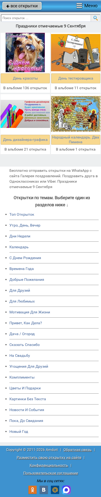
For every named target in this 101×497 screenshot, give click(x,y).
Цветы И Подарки (25, 388)
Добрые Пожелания (26, 279)
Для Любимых (22, 301)
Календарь (19, 247)
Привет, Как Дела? (25, 323)
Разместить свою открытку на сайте (49, 457)
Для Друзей (19, 290)
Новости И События (26, 410)
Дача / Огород (22, 334)
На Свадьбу (19, 355)
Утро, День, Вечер (24, 225)
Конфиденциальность (49, 465)
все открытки (22, 5)
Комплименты (22, 377)
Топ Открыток (21, 214)
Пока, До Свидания (26, 420)
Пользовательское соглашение (50, 473)
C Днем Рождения (25, 258)
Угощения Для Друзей (28, 366)
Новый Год (18, 431)
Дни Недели (19, 236)
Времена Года (21, 268)
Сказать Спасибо (24, 344)
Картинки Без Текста (27, 399)
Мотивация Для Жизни (29, 312)
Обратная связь (77, 449)
